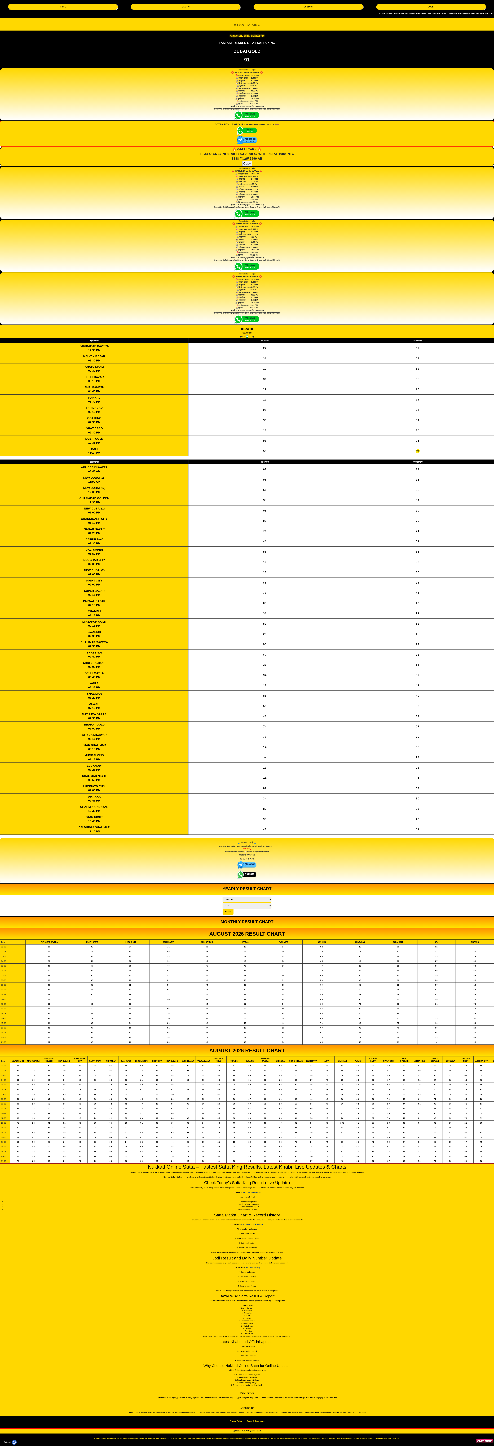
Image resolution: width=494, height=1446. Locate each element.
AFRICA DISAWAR (94, 734)
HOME (63, 7)
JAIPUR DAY (94, 539)
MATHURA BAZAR (94, 714)
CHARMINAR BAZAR (94, 806)
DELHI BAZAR (94, 377)
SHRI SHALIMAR (94, 662)
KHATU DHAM (94, 366)
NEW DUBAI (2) (94, 570)
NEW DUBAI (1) (94, 508)
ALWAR (94, 704)
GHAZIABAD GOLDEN (94, 498)
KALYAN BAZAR (94, 356)
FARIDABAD (94, 407)
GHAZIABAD (94, 428)
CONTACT (308, 7)
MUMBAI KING (94, 755)
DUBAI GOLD (94, 438)
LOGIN (431, 7)
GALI (94, 449)
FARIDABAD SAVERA (94, 346)
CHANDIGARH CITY (94, 518)
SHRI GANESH (94, 387)
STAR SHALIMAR (94, 745)
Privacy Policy (236, 1421)
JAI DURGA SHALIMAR (94, 827)
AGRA (94, 683)
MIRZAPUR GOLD (94, 621)
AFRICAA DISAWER (94, 467)
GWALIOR (94, 632)
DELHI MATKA (94, 673)
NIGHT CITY (94, 580)
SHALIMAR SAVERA (94, 642)
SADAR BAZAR (94, 529)
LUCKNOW (94, 765)
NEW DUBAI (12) (94, 488)
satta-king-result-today (250, 1192)
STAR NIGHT (94, 817)
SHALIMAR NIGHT (94, 776)
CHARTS (186, 7)
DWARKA (94, 796)
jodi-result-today (253, 1267)
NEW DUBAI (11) (94, 477)
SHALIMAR (94, 693)
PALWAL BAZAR (94, 601)
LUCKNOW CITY (94, 786)
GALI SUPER (94, 549)
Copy (247, 163)
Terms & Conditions (255, 1421)
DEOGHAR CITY (94, 560)
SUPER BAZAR (94, 590)
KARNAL (94, 397)
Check (228, 912)
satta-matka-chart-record (252, 1224)
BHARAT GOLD (94, 724)
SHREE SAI (94, 652)
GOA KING (94, 418)
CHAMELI (94, 611)
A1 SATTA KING (247, 25)
